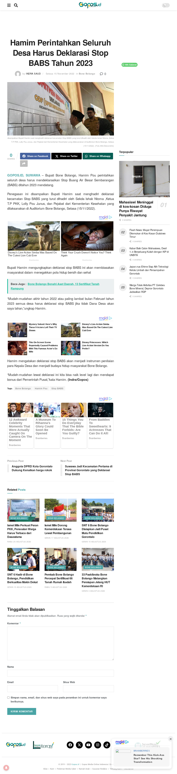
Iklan (45, 769)
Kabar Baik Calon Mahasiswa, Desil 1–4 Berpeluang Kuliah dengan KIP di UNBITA (149, 251)
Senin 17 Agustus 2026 (57, 537)
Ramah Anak (84, 769)
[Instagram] (97, 745)
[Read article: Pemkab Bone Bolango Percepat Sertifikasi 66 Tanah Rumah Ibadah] (61, 559)
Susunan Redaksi (99, 769)
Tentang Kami (116, 769)
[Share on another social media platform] (24, 163)
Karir (52, 769)
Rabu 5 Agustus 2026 (56, 587)
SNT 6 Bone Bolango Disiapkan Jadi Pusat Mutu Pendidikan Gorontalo (95, 531)
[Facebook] (70, 745)
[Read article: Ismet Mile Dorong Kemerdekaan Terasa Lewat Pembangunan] (61, 510)
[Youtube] (88, 745)
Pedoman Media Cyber (66, 769)
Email (10, 682)
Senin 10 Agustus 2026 (94, 541)
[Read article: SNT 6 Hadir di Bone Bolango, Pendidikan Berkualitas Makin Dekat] (23, 559)
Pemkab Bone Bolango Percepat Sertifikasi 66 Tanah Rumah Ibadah (59, 578)
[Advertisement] (88, 23)
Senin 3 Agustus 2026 (93, 590)
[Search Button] (16, 5)
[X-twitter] (79, 745)
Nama (10, 666)
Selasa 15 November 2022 (60, 73)
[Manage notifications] (6, 768)
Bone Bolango (87, 73)
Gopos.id (75, 764)
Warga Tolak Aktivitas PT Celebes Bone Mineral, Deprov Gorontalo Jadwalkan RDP (147, 288)
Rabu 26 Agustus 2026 (19, 541)
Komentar (14, 623)
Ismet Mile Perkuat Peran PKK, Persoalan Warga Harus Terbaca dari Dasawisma (22, 531)
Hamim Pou (41, 388)
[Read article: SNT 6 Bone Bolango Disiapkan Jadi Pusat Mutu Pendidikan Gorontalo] (98, 510)
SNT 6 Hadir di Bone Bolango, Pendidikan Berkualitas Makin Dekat (22, 578)
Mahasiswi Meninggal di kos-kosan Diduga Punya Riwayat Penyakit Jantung (136, 208)
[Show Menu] (9, 5)
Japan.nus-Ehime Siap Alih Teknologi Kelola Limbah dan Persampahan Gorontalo (148, 270)
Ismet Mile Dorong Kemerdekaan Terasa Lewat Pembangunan (58, 529)
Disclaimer (129, 769)
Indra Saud (33, 73)
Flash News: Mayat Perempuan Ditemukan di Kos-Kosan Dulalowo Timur (147, 233)
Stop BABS (57, 388)
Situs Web (69, 682)
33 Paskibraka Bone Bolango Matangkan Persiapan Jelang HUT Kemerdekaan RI (96, 580)
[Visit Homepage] (90, 5)
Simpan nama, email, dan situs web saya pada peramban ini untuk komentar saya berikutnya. (59, 699)
